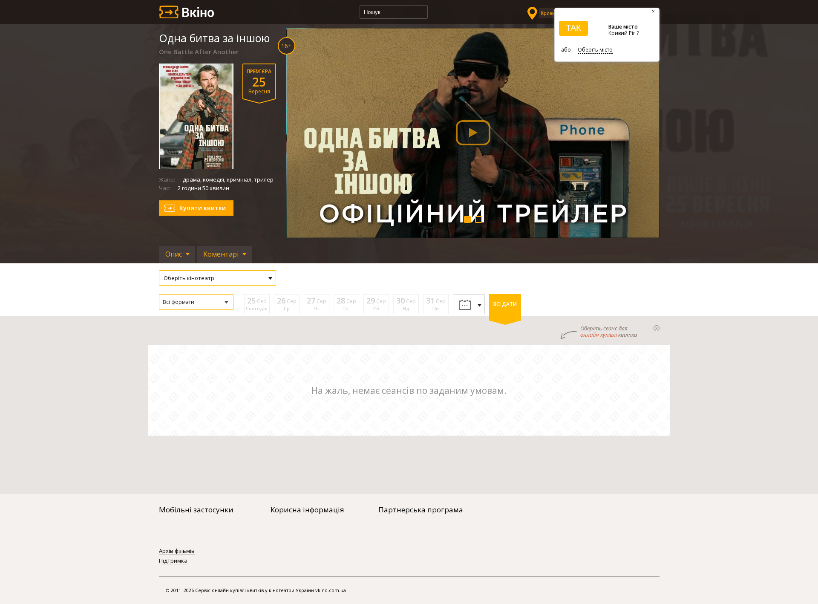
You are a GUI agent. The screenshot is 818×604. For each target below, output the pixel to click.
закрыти (657, 328)
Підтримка (173, 561)
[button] (196, 302)
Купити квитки (202, 208)
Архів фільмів (177, 551)
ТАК (573, 27)
